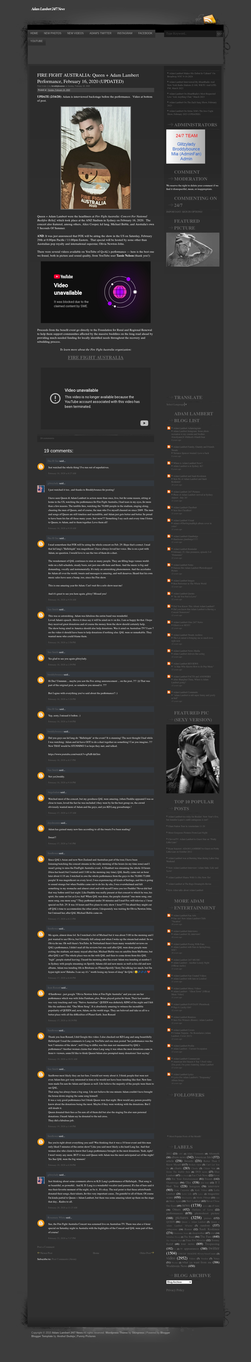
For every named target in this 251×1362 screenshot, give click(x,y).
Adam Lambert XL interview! (186, 934)
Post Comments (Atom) (64, 1259)
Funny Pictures (86, 1336)
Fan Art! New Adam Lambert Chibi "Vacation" (188, 920)
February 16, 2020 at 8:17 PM (62, 760)
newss (205, 1205)
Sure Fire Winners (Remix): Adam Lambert (193, 1020)
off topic (215, 1205)
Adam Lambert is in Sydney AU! (188, 466)
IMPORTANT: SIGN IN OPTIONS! (184, 211)
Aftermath (214, 1153)
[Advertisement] (98, 20)
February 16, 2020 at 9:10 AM (62, 528)
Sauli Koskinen (209, 1229)
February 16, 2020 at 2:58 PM (62, 642)
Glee (188, 1182)
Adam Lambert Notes (183, 564)
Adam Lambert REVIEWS (185, 663)
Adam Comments (195, 1153)
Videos (192, 1258)
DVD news (201, 1171)
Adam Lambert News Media (186, 650)
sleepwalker (198, 1233)
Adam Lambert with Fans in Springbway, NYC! (191, 948)
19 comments (47, 438)
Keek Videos (201, 1190)
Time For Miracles (196, 1240)
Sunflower (53, 853)
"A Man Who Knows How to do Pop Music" (193, 666)
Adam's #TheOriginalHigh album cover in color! (191, 525)
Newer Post (46, 1253)
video (170, 1258)
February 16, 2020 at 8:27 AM (62, 473)
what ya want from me (197, 1262)
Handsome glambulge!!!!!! (185, 539)
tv (175, 1248)
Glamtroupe (172, 1182)
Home (96, 1253)
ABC (180, 1153)
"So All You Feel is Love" (185, 596)
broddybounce (55, 674)
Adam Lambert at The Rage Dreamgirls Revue (189, 883)
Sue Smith (53, 609)
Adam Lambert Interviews (185, 931)
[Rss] (210, 12)
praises (207, 1218)
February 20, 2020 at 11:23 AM (62, 1207)
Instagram (194, 1186)
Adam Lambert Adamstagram (187, 428)
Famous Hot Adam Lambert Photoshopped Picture (191, 569)
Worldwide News (176, 1266)
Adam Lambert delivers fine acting (189, 653)
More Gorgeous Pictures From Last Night (187, 832)
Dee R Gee (53, 461)
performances (174, 1213)
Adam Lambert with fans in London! (190, 978)
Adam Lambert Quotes (184, 593)
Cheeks (194, 1168)
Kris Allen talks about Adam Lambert (185, 890)
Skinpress (138, 1332)
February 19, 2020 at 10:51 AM (62, 1059)
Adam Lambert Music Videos (187, 988)
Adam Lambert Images (184, 580)
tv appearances (189, 1248)
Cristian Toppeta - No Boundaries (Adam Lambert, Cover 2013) (191, 1034)
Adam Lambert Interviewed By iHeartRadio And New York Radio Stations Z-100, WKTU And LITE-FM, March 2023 (192, 85)
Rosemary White (56, 1217)
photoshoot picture (207, 1213)
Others (177, 1209)
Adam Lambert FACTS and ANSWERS (192, 676)
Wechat (175, 1262)
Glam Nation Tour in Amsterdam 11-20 (186, 826)
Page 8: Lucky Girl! (182, 1007)
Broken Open (195, 1164)
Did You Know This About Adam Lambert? (194, 606)
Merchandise (187, 1197)
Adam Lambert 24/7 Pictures (186, 491)
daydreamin (54, 822)
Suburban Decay (173, 1236)
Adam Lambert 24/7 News (48, 8)
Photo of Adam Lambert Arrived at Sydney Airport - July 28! (192, 496)
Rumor (188, 1229)
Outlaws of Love (202, 1209)
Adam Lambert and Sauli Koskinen (189, 475)
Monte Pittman (203, 1197)
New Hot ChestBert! (182, 510)
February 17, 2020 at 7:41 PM (62, 843)
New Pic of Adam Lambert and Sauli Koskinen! (189, 480)
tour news (187, 1244)
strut (213, 1233)
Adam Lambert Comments (185, 692)
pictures (182, 1217)
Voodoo (204, 1258)
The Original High (174, 1240)
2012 (169, 1153)
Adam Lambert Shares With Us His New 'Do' (189, 877)
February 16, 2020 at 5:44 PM (62, 721)
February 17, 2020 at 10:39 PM (62, 1020)
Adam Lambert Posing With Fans (189, 944)
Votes (216, 1258)
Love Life (187, 1193)
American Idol (203, 1157)
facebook (184, 1175)
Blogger (165, 1332)
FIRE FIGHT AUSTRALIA (96, 357)
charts (178, 1168)
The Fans (206, 1236)
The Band (189, 1236)
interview (213, 1186)
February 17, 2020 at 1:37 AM (62, 812)
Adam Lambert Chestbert (185, 507)
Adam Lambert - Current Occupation (190, 1048)
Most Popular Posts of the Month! (185, 1136)
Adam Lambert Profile (183, 1045)
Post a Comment (46, 1247)
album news (178, 1157)
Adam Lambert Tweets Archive (187, 634)
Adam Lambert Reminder (185, 548)
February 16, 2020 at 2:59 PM (62, 664)
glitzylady (53, 483)
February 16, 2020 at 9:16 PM (62, 782)
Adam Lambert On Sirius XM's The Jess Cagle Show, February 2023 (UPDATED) (190, 112)
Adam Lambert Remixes (184, 1017)
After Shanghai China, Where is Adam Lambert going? (189, 681)
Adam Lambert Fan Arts (184, 915)
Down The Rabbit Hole (178, 1171)
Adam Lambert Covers (184, 1029)
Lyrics (200, 1194)
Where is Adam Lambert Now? (187, 463)
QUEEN (170, 1222)
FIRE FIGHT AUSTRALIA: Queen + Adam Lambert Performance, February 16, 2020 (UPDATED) (88, 78)
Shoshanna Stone (181, 1233)
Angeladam (54, 792)
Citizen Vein (210, 1168)
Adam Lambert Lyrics (183, 1074)
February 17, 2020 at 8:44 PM (62, 977)
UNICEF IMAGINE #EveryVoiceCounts (197, 1253)
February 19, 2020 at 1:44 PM (62, 1126)
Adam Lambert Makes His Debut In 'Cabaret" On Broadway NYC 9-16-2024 (191, 75)
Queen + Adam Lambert (194, 1221)
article (170, 1161)
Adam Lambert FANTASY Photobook (191, 1004)
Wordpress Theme (116, 1332)
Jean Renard (54, 987)
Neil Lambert (193, 1201)
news (186, 1205)
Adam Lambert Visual (183, 520)
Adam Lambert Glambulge (185, 536)
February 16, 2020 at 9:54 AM (62, 599)
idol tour (205, 1182)
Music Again (175, 1201)
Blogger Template (42, 1336)
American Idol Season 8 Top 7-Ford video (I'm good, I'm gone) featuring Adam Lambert (192, 1063)
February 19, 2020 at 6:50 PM (62, 1164)
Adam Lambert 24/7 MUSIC (186, 959)
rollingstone (171, 1229)
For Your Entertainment (185, 1179)
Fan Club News (200, 1175)
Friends (209, 1179)
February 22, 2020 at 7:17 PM (62, 1238)
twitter (214, 1248)
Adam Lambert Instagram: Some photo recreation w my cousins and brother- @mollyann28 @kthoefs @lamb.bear (190, 434)
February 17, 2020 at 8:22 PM (62, 918)
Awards (188, 1161)
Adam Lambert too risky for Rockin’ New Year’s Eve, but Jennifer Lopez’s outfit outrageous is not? (192, 818)
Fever (216, 1175)
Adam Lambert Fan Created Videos (189, 975)
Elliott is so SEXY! (181, 625)
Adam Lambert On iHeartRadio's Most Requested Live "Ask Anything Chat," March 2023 (191, 95)
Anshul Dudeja (66, 1336)
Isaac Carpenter (182, 1190)
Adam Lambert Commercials (186, 1058)
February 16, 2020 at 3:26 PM (62, 699)
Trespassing (212, 1244)
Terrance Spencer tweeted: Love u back (191, 453)
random (205, 1225)
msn (217, 1197)
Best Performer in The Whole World (189, 583)
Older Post (145, 1253)
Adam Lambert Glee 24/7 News (188, 622)
